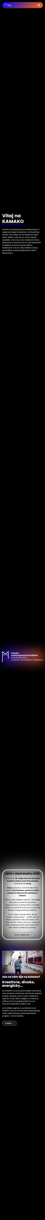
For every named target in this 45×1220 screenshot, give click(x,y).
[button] (39, 5)
